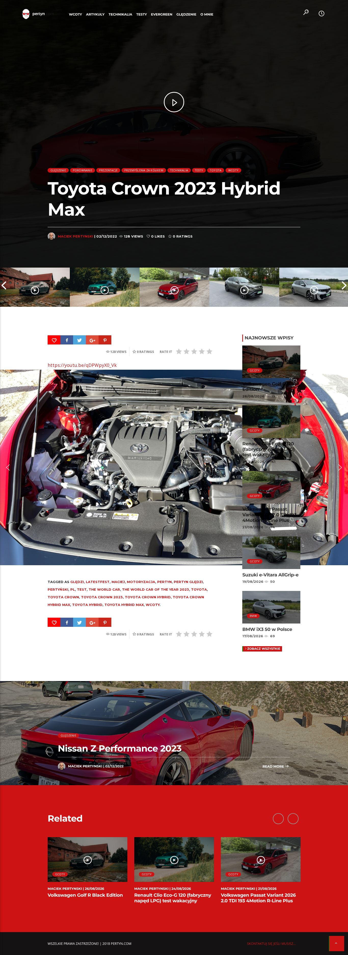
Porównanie (82, 170)
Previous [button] (4, 287)
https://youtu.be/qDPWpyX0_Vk (82, 365)
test (82, 589)
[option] (35, 287)
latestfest (98, 582)
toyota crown (63, 597)
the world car (104, 589)
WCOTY (75, 14)
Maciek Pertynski (75, 236)
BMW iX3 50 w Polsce (267, 629)
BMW (253, 616)
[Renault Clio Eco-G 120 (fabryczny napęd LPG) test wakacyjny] (105, 287)
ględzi (77, 582)
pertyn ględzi (188, 582)
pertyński (58, 589)
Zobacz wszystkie (263, 649)
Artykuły (95, 14)
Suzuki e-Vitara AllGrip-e (270, 575)
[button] (8, 467)
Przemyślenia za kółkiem (143, 170)
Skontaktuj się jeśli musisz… (271, 943)
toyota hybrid (87, 605)
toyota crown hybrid (148, 597)
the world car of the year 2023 (155, 589)
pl (72, 589)
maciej (118, 582)
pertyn (164, 582)
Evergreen (161, 14)
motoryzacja (141, 582)
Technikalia (120, 14)
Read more (273, 767)
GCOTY (255, 370)
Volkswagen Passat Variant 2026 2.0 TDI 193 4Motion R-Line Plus (269, 514)
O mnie (206, 14)
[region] (174, 467)
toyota (199, 589)
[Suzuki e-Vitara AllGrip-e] (244, 287)
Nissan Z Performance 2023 (120, 748)
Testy (141, 14)
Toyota (215, 170)
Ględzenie (186, 14)
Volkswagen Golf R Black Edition (271, 386)
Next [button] (344, 287)
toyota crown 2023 (102, 597)
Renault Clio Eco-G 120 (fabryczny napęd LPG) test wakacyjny (268, 449)
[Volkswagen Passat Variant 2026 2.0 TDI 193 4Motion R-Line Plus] (174, 287)
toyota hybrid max (124, 605)
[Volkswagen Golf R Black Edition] (35, 287)
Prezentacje (108, 170)
